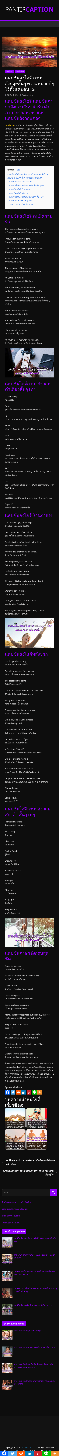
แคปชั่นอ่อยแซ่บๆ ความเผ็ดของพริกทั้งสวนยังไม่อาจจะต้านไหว (30, 1162)
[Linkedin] (23, 1092)
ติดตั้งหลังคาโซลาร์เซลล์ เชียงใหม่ (16, 1202)
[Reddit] (18, 1092)
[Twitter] (13, 1092)
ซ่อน (18, 170)
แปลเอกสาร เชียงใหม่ (11, 1215)
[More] (39, 1092)
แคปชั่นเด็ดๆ (20, 71)
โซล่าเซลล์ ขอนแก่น (11, 1222)
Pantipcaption (27, 95)
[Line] (34, 1092)
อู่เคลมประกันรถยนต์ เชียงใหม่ (15, 1209)
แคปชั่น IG (9, 71)
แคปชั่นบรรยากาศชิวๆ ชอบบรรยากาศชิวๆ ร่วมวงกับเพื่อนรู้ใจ (28, 1172)
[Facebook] (7, 1092)
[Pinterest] (29, 1092)
